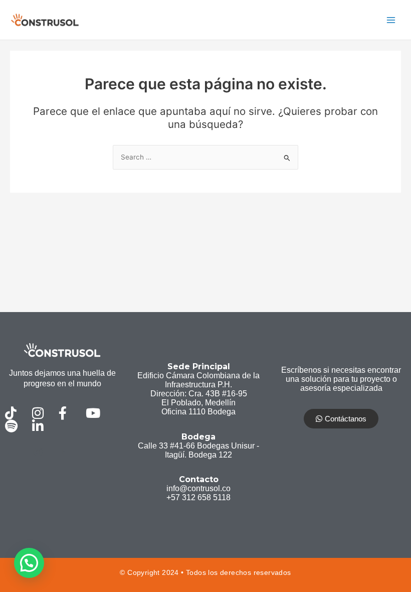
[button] (29, 563)
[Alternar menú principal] (391, 20)
